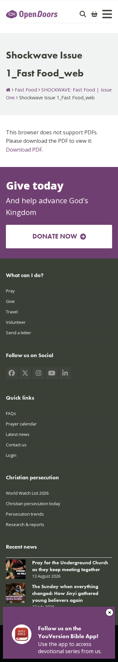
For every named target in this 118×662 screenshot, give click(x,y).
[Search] (83, 14)
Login (11, 455)
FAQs (11, 413)
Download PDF (24, 149)
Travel (12, 312)
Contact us (16, 445)
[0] (94, 14)
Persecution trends (25, 514)
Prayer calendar (21, 424)
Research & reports (25, 524)
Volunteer (16, 322)
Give (10, 301)
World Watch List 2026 (27, 493)
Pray (10, 291)
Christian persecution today (33, 503)
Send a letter (18, 333)
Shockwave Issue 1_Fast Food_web (49, 614)
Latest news (18, 434)
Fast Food (26, 89)
